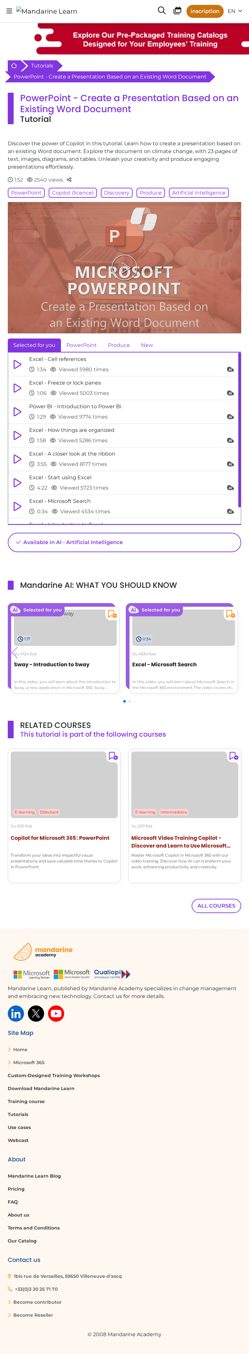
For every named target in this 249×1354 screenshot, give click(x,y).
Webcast (18, 1140)
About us (18, 1215)
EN (232, 11)
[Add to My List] (111, 615)
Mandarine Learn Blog (34, 1176)
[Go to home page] (46, 11)
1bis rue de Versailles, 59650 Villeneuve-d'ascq (67, 1276)
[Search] (161, 11)
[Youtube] (56, 1013)
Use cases (19, 1127)
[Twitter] (36, 1013)
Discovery (116, 193)
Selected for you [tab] (34, 345)
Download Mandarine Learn (41, 1088)
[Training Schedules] (177, 12)
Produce (151, 193)
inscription (205, 11)
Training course (26, 1101)
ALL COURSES (216, 906)
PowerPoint (26, 193)
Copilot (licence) (73, 193)
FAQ (13, 1202)
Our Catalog (22, 1241)
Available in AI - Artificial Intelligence (72, 542)
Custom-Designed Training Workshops (54, 1075)
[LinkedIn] (16, 1013)
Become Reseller (32, 1315)
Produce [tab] (119, 345)
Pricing (16, 1189)
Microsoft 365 (28, 1062)
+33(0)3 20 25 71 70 (36, 1289)
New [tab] (147, 345)
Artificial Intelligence (199, 193)
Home (20, 1049)
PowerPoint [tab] (81, 345)
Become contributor (37, 1302)
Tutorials (42, 66)
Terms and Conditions (34, 1228)
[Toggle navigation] (9, 11)
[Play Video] (124, 267)
